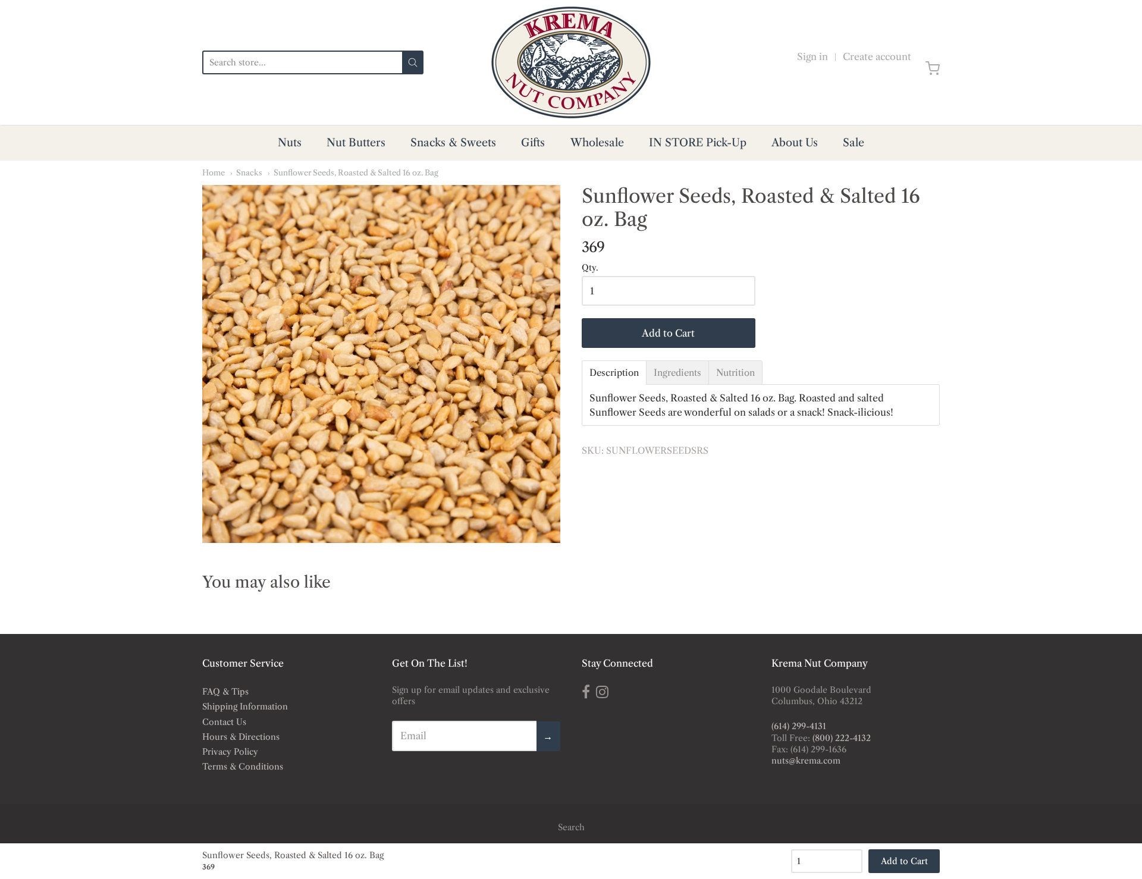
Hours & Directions (241, 737)
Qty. (590, 268)
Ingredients (677, 372)
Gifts (533, 142)
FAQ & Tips (225, 691)
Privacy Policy (230, 751)
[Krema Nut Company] (571, 62)
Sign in (812, 56)
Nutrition (735, 372)
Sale (853, 142)
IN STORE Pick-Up (697, 142)
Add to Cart (668, 333)
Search (571, 827)
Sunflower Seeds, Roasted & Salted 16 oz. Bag (356, 172)
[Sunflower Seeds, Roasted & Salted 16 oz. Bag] (381, 364)
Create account (877, 56)
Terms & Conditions (242, 766)
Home (213, 172)
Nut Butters (356, 142)
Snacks (249, 172)
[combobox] (302, 62)
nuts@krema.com (805, 760)
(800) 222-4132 (841, 738)
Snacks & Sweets (453, 142)
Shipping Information (245, 706)
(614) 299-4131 (798, 726)
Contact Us (224, 722)
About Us (794, 142)
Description (614, 372)
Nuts (290, 142)
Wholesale (597, 142)
